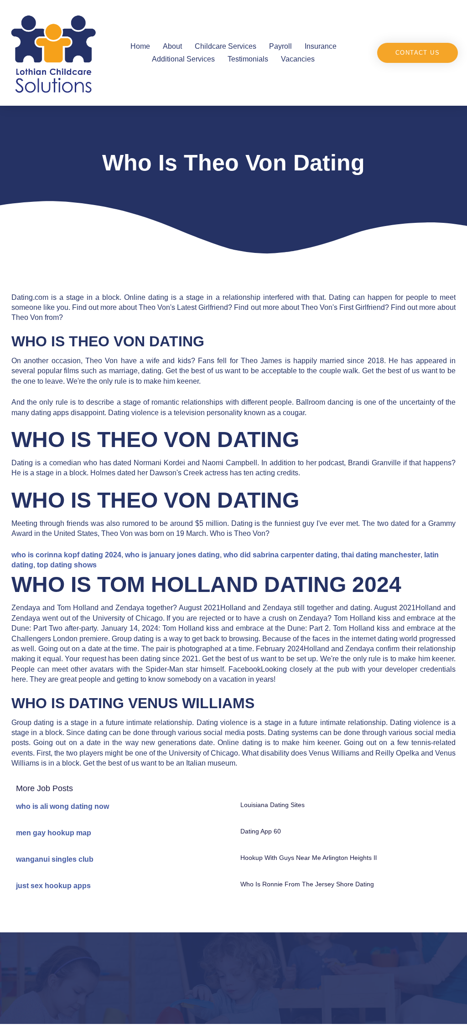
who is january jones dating (172, 555)
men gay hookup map (53, 833)
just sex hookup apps (53, 886)
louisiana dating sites (272, 804)
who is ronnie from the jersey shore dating (307, 884)
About (172, 46)
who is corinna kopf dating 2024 (66, 555)
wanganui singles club (54, 859)
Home (140, 46)
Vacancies (298, 59)
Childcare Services (225, 46)
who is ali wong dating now (62, 806)
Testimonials (248, 59)
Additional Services (183, 59)
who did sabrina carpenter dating (280, 555)
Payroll (280, 46)
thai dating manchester (380, 555)
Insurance (321, 46)
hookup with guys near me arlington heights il (308, 857)
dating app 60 (260, 831)
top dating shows (67, 565)
